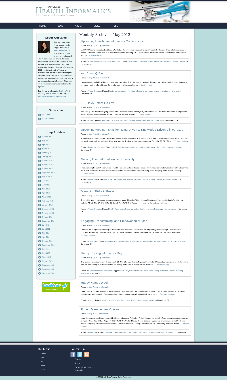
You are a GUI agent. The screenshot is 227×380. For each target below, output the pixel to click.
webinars (178, 147)
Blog (42, 357)
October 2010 (47, 241)
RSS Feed (46, 115)
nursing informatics (180, 61)
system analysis (160, 120)
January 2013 (47, 157)
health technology (128, 147)
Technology (169, 332)
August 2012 (47, 177)
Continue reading (96, 55)
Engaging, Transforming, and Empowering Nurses (114, 221)
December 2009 (48, 265)
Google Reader (48, 119)
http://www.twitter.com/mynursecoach (52, 96)
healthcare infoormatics (163, 61)
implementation (147, 120)
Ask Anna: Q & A (92, 73)
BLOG (61, 26)
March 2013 (46, 149)
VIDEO (97, 26)
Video (43, 365)
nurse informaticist (158, 179)
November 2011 (48, 213)
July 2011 (45, 225)
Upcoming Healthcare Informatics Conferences (112, 41)
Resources (116, 61)
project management (169, 209)
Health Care (110, 120)
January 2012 (47, 205)
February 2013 (47, 153)
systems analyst (175, 91)
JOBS (115, 26)
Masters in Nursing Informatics (138, 179)
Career (90, 61)
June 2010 (46, 253)
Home (43, 353)
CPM (103, 120)
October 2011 (47, 217)
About (43, 361)
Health (103, 300)
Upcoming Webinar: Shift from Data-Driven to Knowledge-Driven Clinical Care (132, 129)
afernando (105, 45)
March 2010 (46, 257)
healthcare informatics (117, 91)
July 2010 (45, 249)
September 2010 (48, 245)
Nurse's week (136, 300)
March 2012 (46, 197)
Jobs (43, 369)
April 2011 (45, 237)
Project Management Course (100, 309)
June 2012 (46, 185)
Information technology (144, 91)
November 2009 (48, 269)
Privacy (78, 359)
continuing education (145, 61)
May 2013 (46, 141)
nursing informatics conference (162, 147)
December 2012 (48, 161)
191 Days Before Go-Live (98, 103)
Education (98, 61)
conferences (132, 61)
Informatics (107, 61)
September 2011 (48, 221)
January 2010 (47, 261)
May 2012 (46, 189)
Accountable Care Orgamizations (117, 241)
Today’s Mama (50, 94)
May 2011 (45, 233)
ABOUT (78, 26)
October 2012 (47, 169)
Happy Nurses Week (95, 282)
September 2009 (48, 273)
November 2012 (48, 165)
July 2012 (45, 181)
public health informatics (177, 241)
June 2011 (46, 229)
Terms (77, 363)
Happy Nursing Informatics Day (101, 253)
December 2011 (48, 209)
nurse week (148, 271)
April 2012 (46, 193)
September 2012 (48, 173)
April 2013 (46, 145)
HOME (42, 26)
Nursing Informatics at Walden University (108, 159)
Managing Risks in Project (98, 191)
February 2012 (47, 201)
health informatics (122, 120)
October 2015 (47, 137)
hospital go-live (135, 120)
